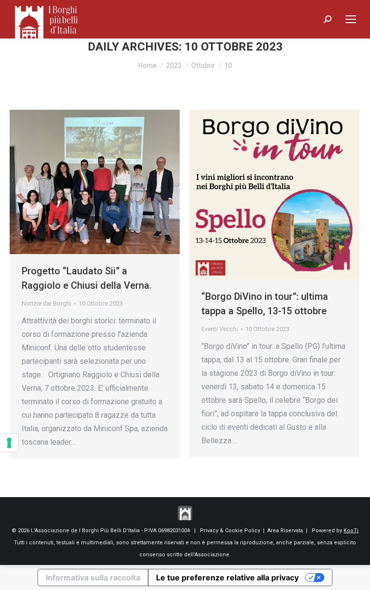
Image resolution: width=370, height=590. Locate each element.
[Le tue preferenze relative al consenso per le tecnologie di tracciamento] (9, 443)
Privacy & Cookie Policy (230, 530)
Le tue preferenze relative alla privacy (227, 577)
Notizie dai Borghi (46, 303)
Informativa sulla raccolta (93, 577)
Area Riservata (285, 530)
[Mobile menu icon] (350, 19)
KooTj (351, 530)
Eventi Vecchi (219, 329)
